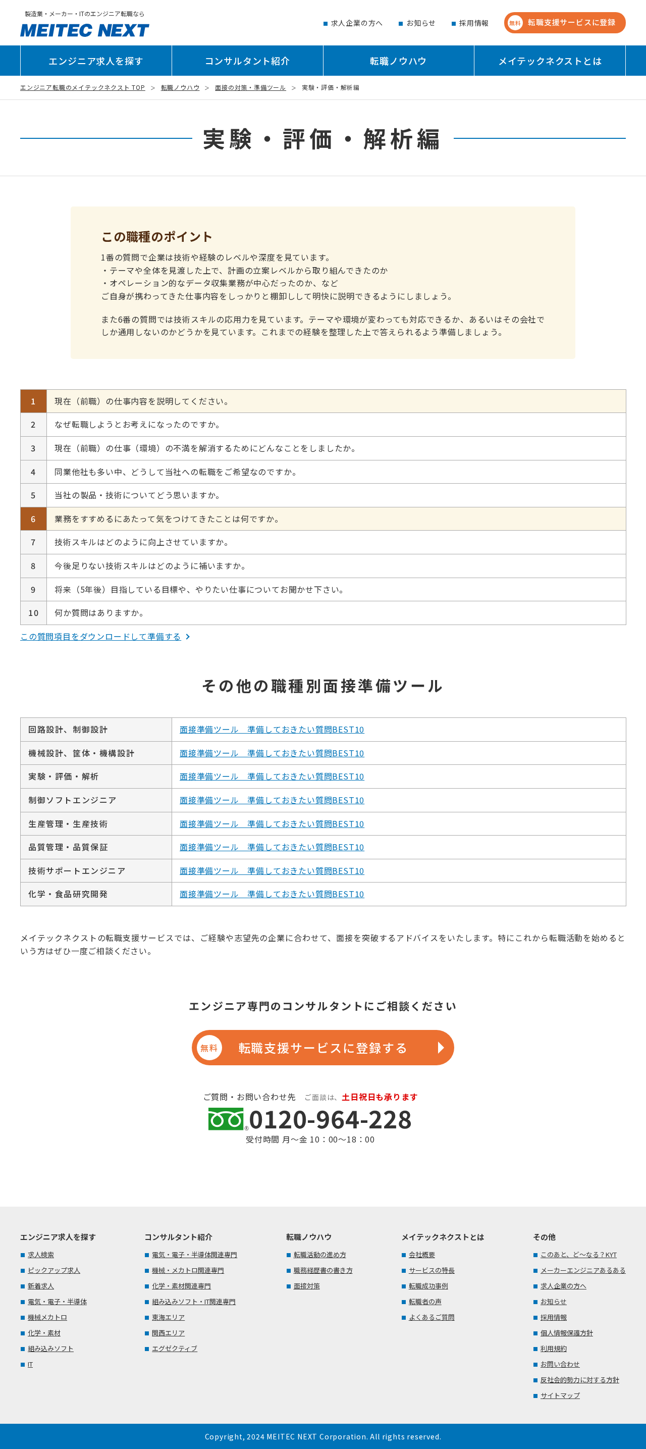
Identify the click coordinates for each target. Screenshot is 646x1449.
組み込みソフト (51, 1348)
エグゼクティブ (174, 1348)
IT (30, 1364)
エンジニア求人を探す (95, 60)
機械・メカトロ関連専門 (188, 1270)
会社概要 (422, 1254)
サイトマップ (560, 1395)
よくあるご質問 (432, 1317)
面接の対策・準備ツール (250, 87)
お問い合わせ (560, 1364)
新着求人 (41, 1285)
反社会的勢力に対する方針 (580, 1379)
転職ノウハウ (398, 60)
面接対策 (307, 1285)
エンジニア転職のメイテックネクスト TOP (82, 87)
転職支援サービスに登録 (562, 22)
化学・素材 (44, 1332)
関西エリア (168, 1332)
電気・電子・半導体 (57, 1301)
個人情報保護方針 (567, 1332)
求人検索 (41, 1254)
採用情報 (474, 23)
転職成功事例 (428, 1285)
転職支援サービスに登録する (304, 1047)
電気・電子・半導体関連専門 (194, 1254)
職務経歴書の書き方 (323, 1270)
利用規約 (554, 1348)
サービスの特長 (432, 1270)
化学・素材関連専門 (181, 1285)
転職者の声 (425, 1301)
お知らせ (421, 23)
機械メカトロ (47, 1317)
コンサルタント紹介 (247, 60)
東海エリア (168, 1317)
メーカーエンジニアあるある (583, 1270)
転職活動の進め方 (320, 1254)
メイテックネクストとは (550, 60)
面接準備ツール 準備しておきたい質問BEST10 (272, 729)
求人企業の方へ (357, 23)
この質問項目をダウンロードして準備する (100, 636)
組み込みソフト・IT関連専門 (194, 1301)
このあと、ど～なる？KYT (579, 1254)
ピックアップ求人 (54, 1270)
